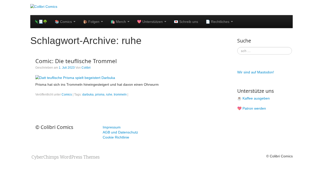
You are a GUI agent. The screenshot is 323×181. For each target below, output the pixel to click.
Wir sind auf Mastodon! (255, 72)
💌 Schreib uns (186, 22)
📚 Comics (64, 22)
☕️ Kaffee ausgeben (253, 98)
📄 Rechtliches (218, 22)
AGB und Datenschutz (120, 132)
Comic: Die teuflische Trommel (76, 61)
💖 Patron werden (251, 108)
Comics (67, 94)
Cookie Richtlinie (116, 137)
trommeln (120, 94)
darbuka (88, 94)
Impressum (112, 127)
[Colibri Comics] (43, 6)
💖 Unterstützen (150, 22)
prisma (99, 94)
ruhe (109, 94)
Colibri (86, 67)
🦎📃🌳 (40, 22)
